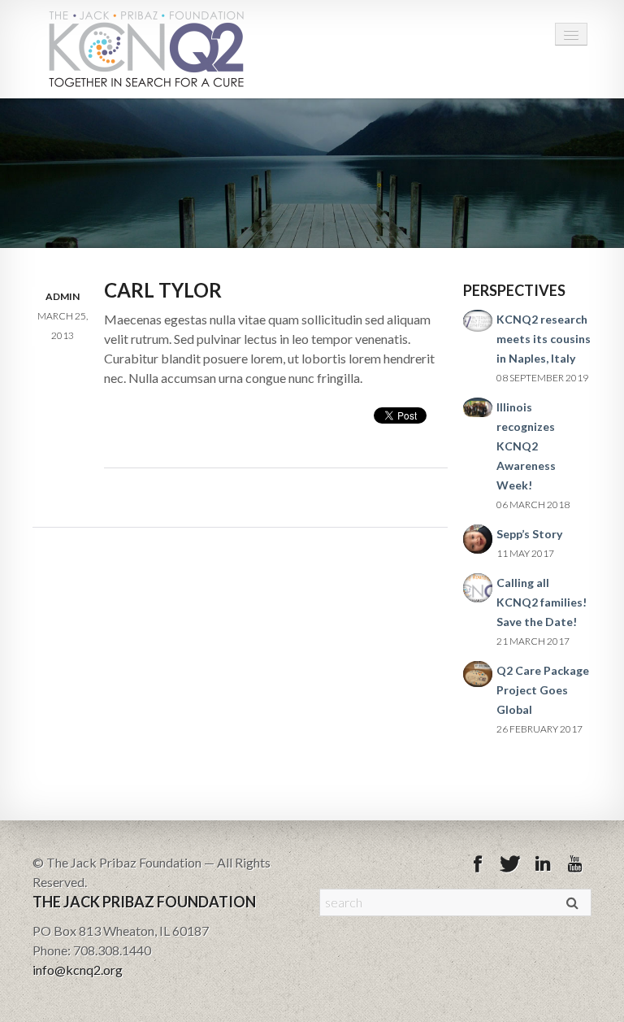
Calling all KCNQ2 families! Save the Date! (541, 602)
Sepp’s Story (529, 534)
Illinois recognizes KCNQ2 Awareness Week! (526, 446)
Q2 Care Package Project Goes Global (542, 689)
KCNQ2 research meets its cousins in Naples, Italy (543, 338)
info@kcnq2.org (77, 969)
